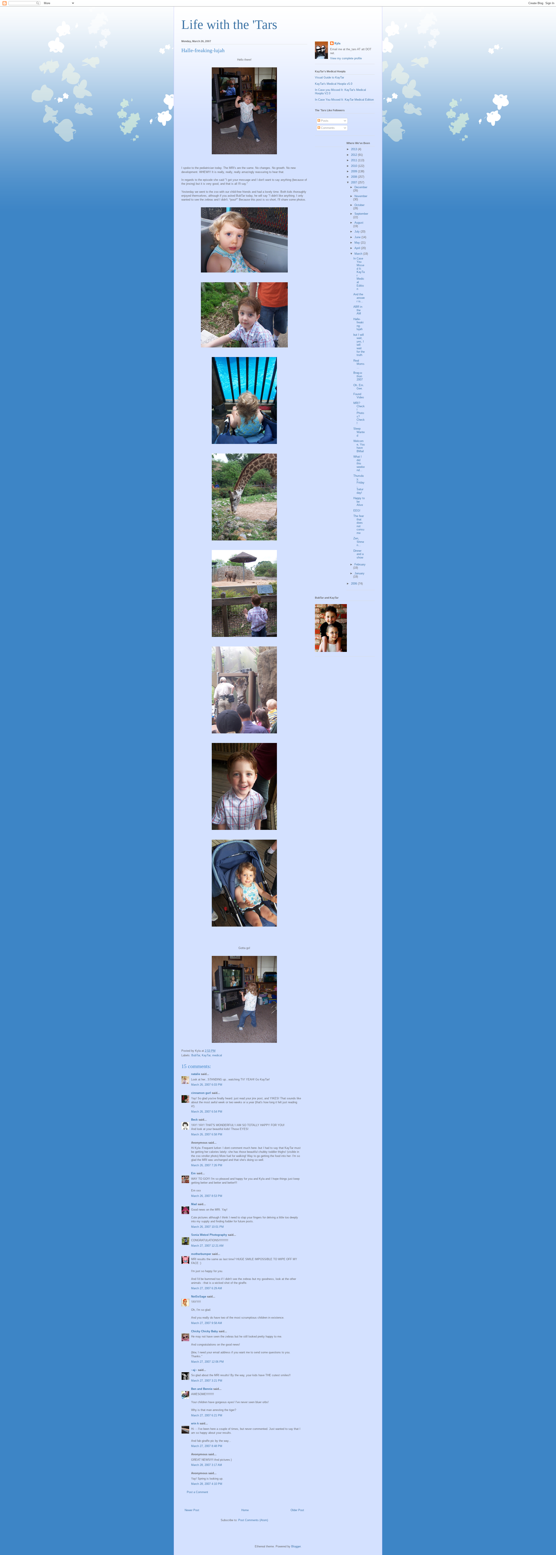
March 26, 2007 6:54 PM (206, 1111)
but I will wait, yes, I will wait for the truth (359, 345)
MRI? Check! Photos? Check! (359, 413)
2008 (354, 176)
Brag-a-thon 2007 (358, 376)
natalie (195, 1074)
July (357, 231)
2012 (354, 154)
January (359, 573)
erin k (195, 1423)
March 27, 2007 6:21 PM (206, 1415)
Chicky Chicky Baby (204, 1331)
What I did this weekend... (359, 463)
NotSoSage (198, 1296)
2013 (354, 149)
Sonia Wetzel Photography (209, 1234)
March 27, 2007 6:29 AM (206, 1288)
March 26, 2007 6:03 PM (206, 1084)
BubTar (195, 1055)
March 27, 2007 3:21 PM (206, 1380)
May (357, 242)
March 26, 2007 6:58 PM (206, 1134)
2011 (354, 160)
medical (217, 1055)
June (357, 237)
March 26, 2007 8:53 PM (206, 1196)
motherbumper (201, 1254)
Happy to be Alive (359, 502)
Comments (327, 128)
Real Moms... (358, 364)
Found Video (358, 395)
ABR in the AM (357, 310)
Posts (324, 120)
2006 (354, 583)
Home (245, 1510)
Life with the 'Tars (229, 24)
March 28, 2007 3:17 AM (206, 1465)
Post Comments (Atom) (253, 1520)
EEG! (356, 510)
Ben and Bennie (201, 1389)
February (360, 564)
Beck (194, 1119)
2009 (354, 171)
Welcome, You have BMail (359, 446)
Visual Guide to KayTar (329, 77)
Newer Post (192, 1510)
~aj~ (194, 1370)
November (360, 196)
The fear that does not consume (358, 524)
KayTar (206, 1055)
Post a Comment (197, 1492)
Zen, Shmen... (358, 542)
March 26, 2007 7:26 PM (206, 1165)
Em (193, 1173)
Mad (194, 1204)
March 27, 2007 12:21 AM (207, 1245)
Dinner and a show (358, 554)
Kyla (337, 43)
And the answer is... (359, 298)
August (358, 222)
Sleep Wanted (359, 432)
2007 (354, 182)
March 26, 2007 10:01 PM (207, 1226)
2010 (354, 166)
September (361, 213)
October (359, 205)
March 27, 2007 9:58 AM (206, 1323)
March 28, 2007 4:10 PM (206, 1483)
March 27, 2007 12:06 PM (207, 1361)
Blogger (296, 1546)
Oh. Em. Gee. (358, 387)
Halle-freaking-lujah (358, 324)
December (360, 187)
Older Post (297, 1510)
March (358, 253)
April (357, 248)
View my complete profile (346, 58)
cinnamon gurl (201, 1093)
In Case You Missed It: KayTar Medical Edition (344, 99)
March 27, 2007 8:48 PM (206, 1446)
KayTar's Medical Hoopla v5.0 (333, 83)
